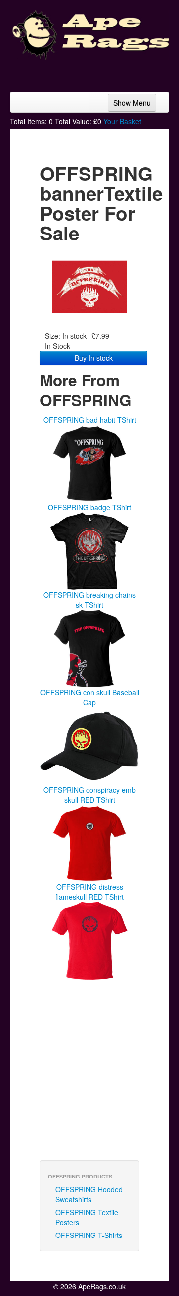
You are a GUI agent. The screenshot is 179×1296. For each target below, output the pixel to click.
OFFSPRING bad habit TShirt (89, 420)
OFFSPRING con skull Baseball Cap (89, 697)
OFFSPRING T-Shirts (88, 1235)
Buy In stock (94, 358)
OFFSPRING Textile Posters (86, 1217)
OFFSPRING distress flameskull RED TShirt (89, 892)
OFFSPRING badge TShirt (89, 507)
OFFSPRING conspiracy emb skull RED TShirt (89, 795)
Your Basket (122, 121)
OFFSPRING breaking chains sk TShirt (89, 600)
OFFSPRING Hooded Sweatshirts (89, 1194)
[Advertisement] (89, 72)
